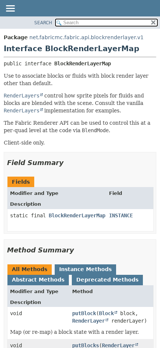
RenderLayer (88, 321)
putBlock (84, 313)
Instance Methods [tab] (85, 269)
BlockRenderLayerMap (77, 215)
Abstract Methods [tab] (38, 280)
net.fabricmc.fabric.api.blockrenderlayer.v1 (86, 37)
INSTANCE (121, 215)
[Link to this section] (69, 163)
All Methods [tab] (29, 269)
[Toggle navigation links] (10, 9)
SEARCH (43, 22)
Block (106, 313)
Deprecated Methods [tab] (107, 280)
